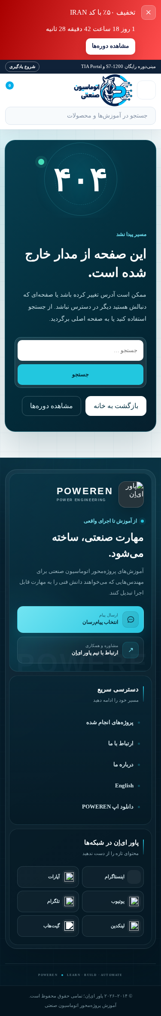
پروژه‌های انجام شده (110, 722)
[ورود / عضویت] (34, 90)
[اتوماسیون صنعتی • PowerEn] (90, 90)
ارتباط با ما (121, 743)
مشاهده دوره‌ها (110, 46)
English (124, 786)
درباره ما (123, 765)
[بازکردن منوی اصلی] (146, 90)
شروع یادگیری (22, 66)
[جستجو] (15, 116)
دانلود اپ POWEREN (108, 807)
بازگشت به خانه (116, 405)
